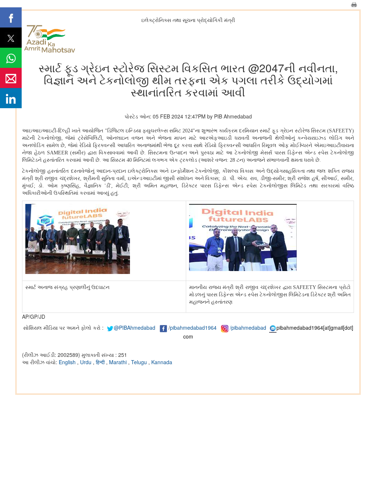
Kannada (161, 362)
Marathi (118, 362)
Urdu (86, 362)
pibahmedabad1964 (193, 327)
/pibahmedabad (248, 327)
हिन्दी (101, 362)
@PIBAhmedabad (134, 327)
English (68, 362)
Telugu (139, 362)
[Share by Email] (11, 78)
